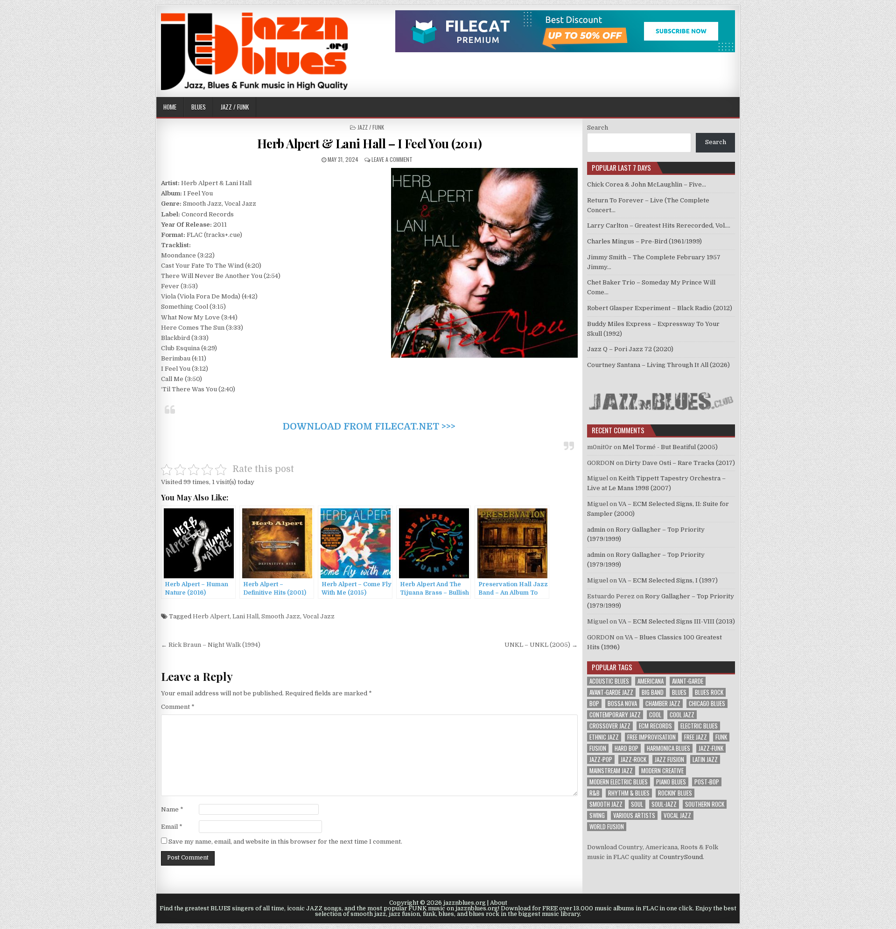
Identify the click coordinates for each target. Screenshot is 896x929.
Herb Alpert (211, 616)
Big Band (653, 692)
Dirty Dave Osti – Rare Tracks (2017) (680, 462)
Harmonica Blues (668, 748)
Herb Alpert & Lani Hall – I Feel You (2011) (369, 143)
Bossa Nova (622, 703)
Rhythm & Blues (629, 793)
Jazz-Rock (633, 759)
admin (596, 529)
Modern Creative (662, 770)
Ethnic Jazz (604, 737)
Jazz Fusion (669, 759)
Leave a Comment (392, 159)
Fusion (597, 748)
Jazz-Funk (711, 748)
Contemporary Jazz (615, 714)
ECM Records (655, 725)
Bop (594, 703)
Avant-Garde (687, 681)
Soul (637, 804)
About (498, 903)
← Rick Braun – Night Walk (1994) (210, 644)
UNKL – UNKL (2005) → (541, 644)
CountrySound (681, 856)
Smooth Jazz (280, 616)
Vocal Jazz (319, 616)
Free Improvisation (651, 737)
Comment (178, 706)
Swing (597, 815)
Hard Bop (626, 748)
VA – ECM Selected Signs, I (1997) (668, 580)
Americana (650, 681)
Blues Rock (709, 692)
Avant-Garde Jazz (611, 692)
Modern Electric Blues (618, 781)
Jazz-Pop (600, 759)
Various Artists (634, 815)
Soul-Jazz (664, 804)
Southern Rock (704, 804)
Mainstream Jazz (611, 770)
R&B (594, 793)
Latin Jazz (705, 759)
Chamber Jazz (662, 703)
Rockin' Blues (675, 793)
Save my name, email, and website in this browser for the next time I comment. (285, 841)
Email (171, 826)
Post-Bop (706, 781)
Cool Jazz (682, 714)
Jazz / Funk (235, 106)
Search (597, 127)
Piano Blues (671, 781)
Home (169, 106)
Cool (655, 714)
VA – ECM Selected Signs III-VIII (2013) (676, 621)
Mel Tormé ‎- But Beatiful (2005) (670, 447)
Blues (198, 106)
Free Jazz (695, 737)
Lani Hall (245, 616)
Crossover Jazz (609, 725)
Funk (721, 737)
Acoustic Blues (609, 681)
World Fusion (606, 826)
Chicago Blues (707, 703)
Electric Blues (699, 725)
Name (172, 809)
